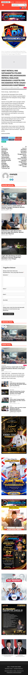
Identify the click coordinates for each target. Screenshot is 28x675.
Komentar (5, 275)
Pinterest (18, 139)
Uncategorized (8, 51)
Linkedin (5, 139)
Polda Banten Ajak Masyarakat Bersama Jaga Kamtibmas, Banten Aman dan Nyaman (12, 232)
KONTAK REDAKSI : (18, 668)
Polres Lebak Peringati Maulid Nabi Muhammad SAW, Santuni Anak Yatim (17, 400)
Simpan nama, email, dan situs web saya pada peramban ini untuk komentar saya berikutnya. (13, 309)
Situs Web (5, 300)
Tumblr (12, 139)
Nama (5, 288)
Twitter (12, 137)
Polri (11, 381)
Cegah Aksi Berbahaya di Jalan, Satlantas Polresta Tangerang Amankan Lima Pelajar (11, 257)
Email (4, 294)
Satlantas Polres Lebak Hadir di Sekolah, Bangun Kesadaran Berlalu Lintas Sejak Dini (13, 207)
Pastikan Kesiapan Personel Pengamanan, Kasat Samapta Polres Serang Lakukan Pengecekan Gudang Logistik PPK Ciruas (22, 157)
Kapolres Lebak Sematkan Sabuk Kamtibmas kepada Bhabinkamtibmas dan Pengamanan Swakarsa (18, 409)
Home (2, 51)
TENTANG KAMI (9, 668)
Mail (4, 141)
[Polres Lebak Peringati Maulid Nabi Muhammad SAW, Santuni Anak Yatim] (5, 400)
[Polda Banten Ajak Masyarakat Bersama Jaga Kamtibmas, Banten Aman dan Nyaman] (14, 221)
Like (25, 87)
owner (4, 87)
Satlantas (3, 365)
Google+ (19, 137)
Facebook (5, 137)
